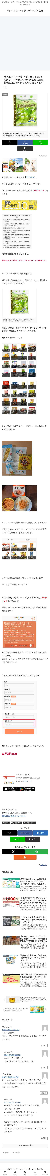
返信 (45, 1046)
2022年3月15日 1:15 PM (10, 1077)
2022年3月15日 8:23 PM (12, 1102)
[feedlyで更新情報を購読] (36, 851)
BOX (32, 177)
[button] (24, 148)
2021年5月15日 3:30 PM (12, 1055)
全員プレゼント (30, 823)
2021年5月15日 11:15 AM (10, 1030)
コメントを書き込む (25, 1145)
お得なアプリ (17, 823)
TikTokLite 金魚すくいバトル (14, 816)
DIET (28, 177)
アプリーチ (27, 781)
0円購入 (6, 823)
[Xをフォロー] (13, 851)
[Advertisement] (25, 42)
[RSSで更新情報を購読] (25, 857)
